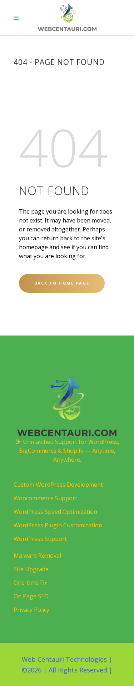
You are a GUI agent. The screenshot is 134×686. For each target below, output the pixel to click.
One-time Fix (30, 583)
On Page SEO (31, 596)
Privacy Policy (31, 610)
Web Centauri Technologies (64, 659)
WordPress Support (40, 539)
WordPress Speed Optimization (55, 512)
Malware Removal (37, 555)
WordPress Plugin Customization (58, 525)
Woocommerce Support (45, 498)
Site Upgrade (31, 569)
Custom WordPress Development (58, 484)
